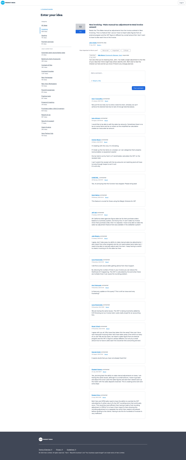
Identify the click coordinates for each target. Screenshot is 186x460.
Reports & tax (46, 115)
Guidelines (71, 449)
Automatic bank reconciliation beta (53, 53)
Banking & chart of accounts (50, 59)
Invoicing (44, 29)
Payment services (47, 42)
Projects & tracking (47, 102)
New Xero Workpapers (49, 84)
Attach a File (97, 81)
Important (116, 50)
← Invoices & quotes (47, 9)
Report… (99, 45)
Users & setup (46, 127)
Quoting (44, 35)
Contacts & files (46, 65)
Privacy (58, 449)
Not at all (106, 50)
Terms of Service (45, 449)
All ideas (44, 25)
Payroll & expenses (48, 90)
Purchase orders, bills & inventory (52, 108)
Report (106, 101)
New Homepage (46, 77)
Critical (127, 50)
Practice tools (46, 96)
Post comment (138, 88)
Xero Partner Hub (47, 133)
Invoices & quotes (47, 71)
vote (80, 31)
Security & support (47, 121)
